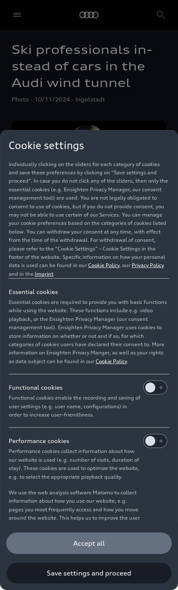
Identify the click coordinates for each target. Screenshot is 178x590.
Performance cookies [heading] (39, 440)
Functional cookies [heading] (36, 387)
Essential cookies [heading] (33, 291)
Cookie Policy (103, 265)
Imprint (44, 274)
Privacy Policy (148, 265)
